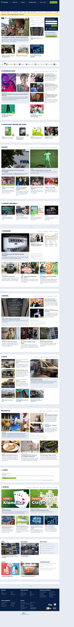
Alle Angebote (54, 2)
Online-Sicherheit (52, 591)
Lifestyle (6, 411)
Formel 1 (48, 147)
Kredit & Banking (45, 231)
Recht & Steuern (51, 231)
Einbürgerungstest (23, 593)
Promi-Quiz (22, 595)
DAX (46, 242)
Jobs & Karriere (40, 231)
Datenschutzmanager (24, 607)
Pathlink (41, 487)
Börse (2, 591)
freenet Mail (42, 594)
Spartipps (56, 231)
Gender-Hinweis (32, 602)
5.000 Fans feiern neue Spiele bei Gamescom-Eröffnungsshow (38, 323)
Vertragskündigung (33, 607)
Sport (5, 147)
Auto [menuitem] (11, 12)
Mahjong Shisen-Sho (36, 487)
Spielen (6, 487)
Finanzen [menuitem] (8, 12)
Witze (31, 595)
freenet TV (3, 603)
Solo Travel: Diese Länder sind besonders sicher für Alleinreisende (38, 438)
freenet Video (13, 602)
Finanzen (7, 231)
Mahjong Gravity (29, 487)
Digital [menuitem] (25, 12)
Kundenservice (23, 602)
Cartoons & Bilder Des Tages (14, 124)
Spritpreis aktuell (4, 593)
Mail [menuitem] (32, 12)
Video (5, 470)
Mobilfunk (15, 2)
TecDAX (46, 246)
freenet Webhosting (43, 595)
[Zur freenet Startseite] (4, 2)
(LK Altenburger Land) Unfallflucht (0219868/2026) (46, 569)
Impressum (22, 604)
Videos (31, 593)
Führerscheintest (23, 594)
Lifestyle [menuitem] (21, 12)
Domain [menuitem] (34, 12)
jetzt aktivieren (5, 478)
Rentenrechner (51, 595)
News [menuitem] (2, 12)
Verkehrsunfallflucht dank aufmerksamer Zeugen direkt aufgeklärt (48, 563)
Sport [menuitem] (5, 12)
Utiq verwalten (23, 608)
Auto (5, 357)
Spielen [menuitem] (29, 12)
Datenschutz (23, 606)
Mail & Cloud (43, 2)
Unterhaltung (9, 71)
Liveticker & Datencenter (54, 147)
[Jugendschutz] (24, 613)
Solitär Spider (55, 487)
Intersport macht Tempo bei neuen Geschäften (36, 253)
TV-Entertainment (32, 2)
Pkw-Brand (42, 566)
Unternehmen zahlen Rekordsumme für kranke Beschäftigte (36, 257)
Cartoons (22, 591)
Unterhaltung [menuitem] (15, 12)
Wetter (12, 593)
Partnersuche (13, 594)
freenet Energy (3, 606)
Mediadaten (32, 604)
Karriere (31, 606)
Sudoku (44, 487)
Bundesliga (32, 147)
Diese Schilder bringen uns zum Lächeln (45, 550)
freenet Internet (4, 604)
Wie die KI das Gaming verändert (35, 320)
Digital (6, 296)
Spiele (31, 591)
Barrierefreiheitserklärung (25, 603)
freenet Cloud (42, 593)
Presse (31, 603)
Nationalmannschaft (42, 147)
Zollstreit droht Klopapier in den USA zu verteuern (37, 255)
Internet (23, 2)
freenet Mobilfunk (4, 602)
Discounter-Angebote (43, 591)
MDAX (46, 244)
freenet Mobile (13, 603)
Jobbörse (12, 591)
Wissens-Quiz (32, 594)
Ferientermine (3, 594)
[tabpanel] (15, 29)
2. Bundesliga (37, 147)
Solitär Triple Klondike (49, 487)
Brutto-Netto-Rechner (52, 594)
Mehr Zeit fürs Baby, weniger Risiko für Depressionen (47, 548)
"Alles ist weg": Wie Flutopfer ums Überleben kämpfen (37, 22)
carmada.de (13, 606)
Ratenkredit (51, 593)
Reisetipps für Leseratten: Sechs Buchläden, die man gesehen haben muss (39, 436)
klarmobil (12, 604)
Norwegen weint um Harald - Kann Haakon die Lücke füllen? (48, 546)
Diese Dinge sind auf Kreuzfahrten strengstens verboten (37, 435)
